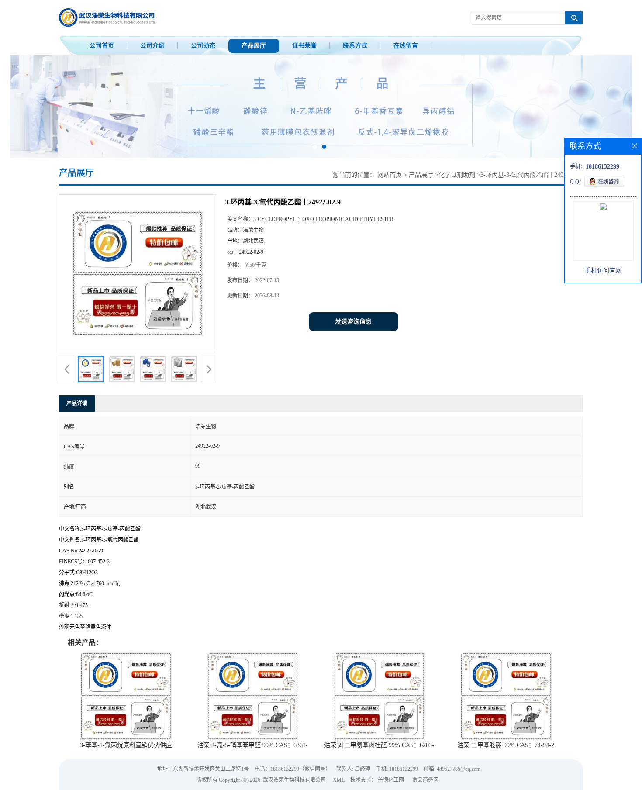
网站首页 (389, 175)
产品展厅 (254, 45)
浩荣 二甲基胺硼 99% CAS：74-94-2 (505, 745)
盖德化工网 (391, 780)
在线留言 (405, 45)
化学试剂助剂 (456, 175)
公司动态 (203, 45)
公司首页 (102, 45)
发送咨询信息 (353, 321)
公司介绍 (152, 45)
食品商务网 (425, 780)
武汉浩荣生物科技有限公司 (294, 780)
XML (339, 780)
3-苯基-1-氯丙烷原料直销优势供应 (126, 745)
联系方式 (355, 45)
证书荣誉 (304, 45)
